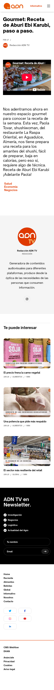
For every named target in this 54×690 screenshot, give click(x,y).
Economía (11, 186)
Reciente (8, 578)
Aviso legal (9, 669)
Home (7, 574)
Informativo (9, 594)
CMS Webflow (11, 647)
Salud (8, 183)
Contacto (8, 601)
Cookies (8, 665)
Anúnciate (9, 658)
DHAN (7, 651)
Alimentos (9, 582)
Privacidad (9, 661)
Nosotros (8, 598)
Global (7, 590)
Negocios (10, 190)
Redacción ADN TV (27, 251)
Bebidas (8, 586)
